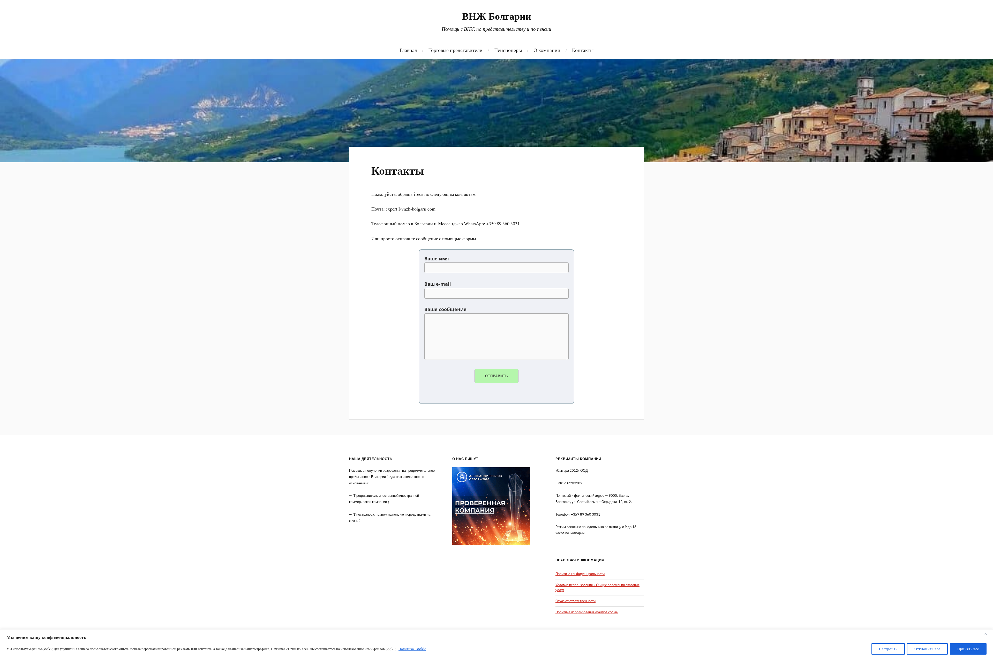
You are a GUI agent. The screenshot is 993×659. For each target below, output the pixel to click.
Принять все (968, 648)
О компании (546, 49)
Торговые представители (455, 49)
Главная (408, 49)
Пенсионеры (508, 49)
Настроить (888, 648)
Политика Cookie (412, 648)
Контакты (582, 49)
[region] (496, 644)
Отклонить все (927, 648)
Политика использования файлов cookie (586, 612)
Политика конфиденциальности (580, 574)
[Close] (987, 634)
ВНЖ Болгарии (496, 15)
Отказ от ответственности (575, 601)
